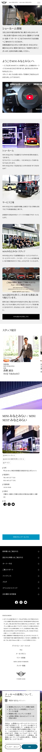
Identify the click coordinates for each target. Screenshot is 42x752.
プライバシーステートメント (21, 646)
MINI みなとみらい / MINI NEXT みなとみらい (20, 2)
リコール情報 (21, 658)
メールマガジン (21, 654)
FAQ (21, 650)
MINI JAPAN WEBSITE (21, 662)
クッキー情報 (21, 666)
